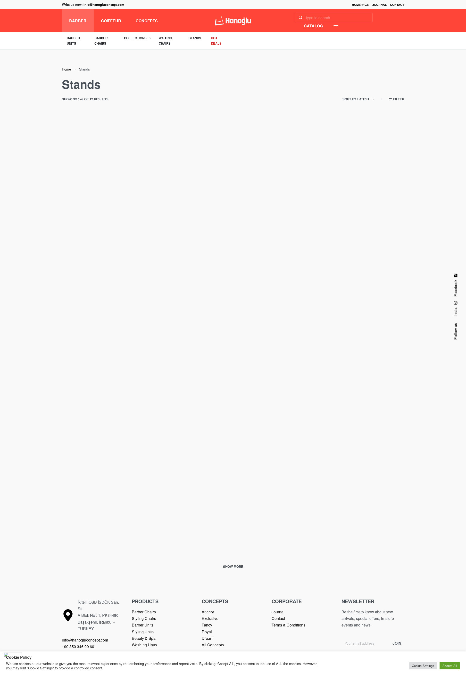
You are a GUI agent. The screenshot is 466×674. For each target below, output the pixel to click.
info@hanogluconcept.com (103, 4)
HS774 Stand (81, 243)
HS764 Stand (314, 391)
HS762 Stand (198, 540)
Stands (73, 235)
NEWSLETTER (357, 601)
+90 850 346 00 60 (78, 646)
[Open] (335, 26)
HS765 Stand (198, 391)
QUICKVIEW (150, 219)
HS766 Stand (81, 391)
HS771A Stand (199, 243)
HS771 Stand (314, 243)
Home (66, 69)
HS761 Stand (314, 540)
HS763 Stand (81, 540)
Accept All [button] (449, 665)
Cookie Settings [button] (423, 665)
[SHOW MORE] (233, 567)
